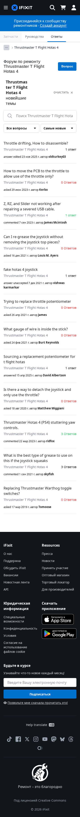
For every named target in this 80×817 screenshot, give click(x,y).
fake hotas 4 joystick (21, 269)
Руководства (34, 36)
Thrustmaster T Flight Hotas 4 (36, 47)
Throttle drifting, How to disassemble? (36, 143)
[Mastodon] (53, 739)
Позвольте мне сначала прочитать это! (38, 703)
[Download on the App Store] (58, 619)
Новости (48, 561)
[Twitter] (27, 739)
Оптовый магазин (55, 575)
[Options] (6, 47)
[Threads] (71, 739)
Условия (10, 635)
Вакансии (11, 575)
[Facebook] (18, 739)
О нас (8, 554)
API (6, 589)
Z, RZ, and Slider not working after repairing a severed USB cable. (32, 206)
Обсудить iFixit (15, 568)
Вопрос (67, 66)
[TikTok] (9, 739)
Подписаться (40, 694)
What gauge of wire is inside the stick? (36, 329)
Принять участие (55, 568)
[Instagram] (36, 739)
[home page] (22, 7)
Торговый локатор (56, 582)
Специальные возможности (14, 619)
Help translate (36, 725)
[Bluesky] (62, 739)
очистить (61, 92)
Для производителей (58, 589)
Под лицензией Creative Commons (40, 800)
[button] (52, 7)
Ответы (56, 36)
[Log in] (73, 7)
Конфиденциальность (20, 628)
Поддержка (12, 561)
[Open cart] (63, 7)
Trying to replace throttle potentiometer (37, 301)
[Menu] (6, 8)
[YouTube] (45, 739)
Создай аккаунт (53, 25)
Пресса (47, 554)
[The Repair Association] (40, 748)
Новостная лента (17, 582)
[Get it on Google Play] (59, 633)
